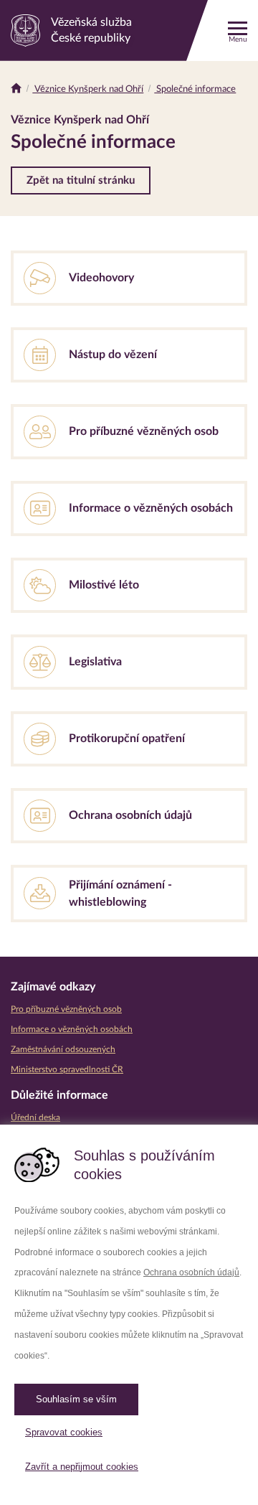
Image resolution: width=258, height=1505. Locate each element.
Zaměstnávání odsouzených (63, 1049)
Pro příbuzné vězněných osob (66, 1009)
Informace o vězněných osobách (72, 1029)
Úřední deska (35, 1117)
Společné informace (195, 89)
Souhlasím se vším (76, 1399)
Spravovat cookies (63, 1432)
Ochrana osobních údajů (191, 1272)
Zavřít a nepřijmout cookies (81, 1466)
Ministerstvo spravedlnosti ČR (67, 1069)
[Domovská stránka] (16, 89)
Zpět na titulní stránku (81, 180)
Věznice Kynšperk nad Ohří (87, 89)
